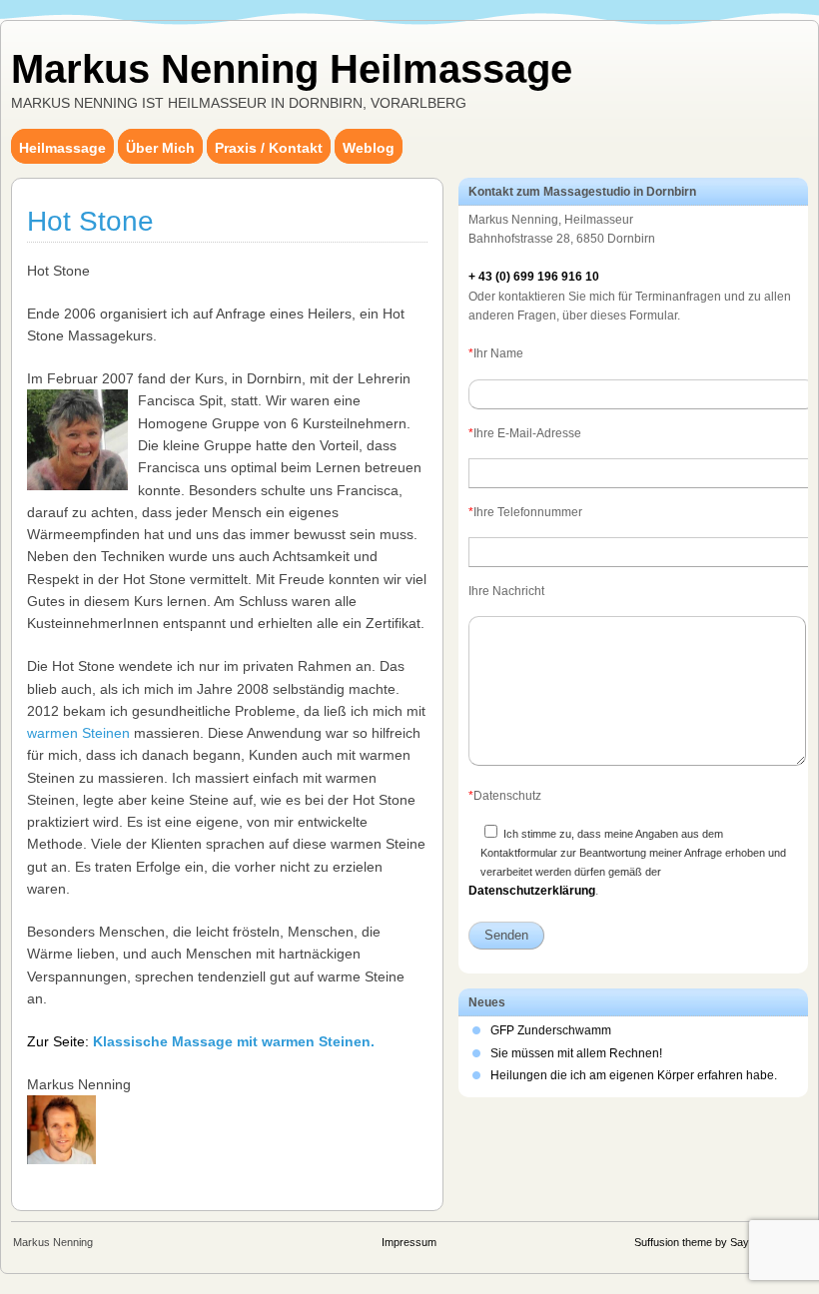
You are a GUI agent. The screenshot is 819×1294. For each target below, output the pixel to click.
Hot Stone (90, 221)
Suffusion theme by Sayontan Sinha (720, 1242)
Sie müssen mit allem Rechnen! (576, 1053)
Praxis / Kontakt (269, 148)
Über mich (160, 148)
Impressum (409, 1242)
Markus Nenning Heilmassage (291, 69)
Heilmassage (62, 148)
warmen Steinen (78, 733)
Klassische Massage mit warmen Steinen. (234, 1041)
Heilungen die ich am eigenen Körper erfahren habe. (633, 1075)
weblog (369, 148)
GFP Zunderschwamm (550, 1030)
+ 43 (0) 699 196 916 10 (533, 277)
